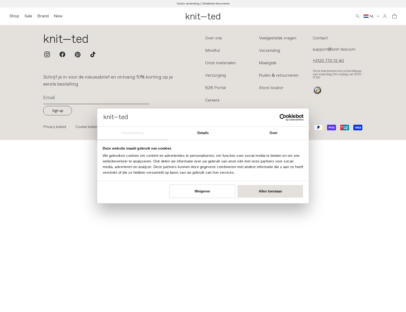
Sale (28, 16)
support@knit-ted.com (334, 49)
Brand (43, 16)
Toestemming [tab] (132, 133)
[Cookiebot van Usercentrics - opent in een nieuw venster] (283, 117)
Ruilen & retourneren (278, 75)
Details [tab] (203, 133)
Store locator (271, 88)
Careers (212, 100)
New (58, 16)
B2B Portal (215, 88)
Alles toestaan (270, 191)
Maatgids (267, 63)
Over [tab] (273, 133)
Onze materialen (220, 63)
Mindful (212, 51)
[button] (357, 16)
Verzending (269, 51)
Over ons (213, 38)
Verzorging (215, 75)
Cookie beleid (86, 127)
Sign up (57, 110)
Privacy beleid (54, 127)
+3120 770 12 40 (328, 61)
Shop (14, 16)
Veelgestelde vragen (277, 38)
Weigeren (202, 191)
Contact (320, 38)
